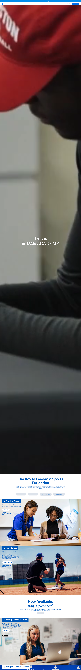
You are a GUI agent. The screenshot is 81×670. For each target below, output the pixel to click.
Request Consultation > (6, 513)
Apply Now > (4, 514)
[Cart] (70, 4)
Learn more (6, 509)
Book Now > (4, 566)
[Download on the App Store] (5, 635)
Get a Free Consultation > (7, 633)
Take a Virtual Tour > (6, 512)
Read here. (51, 1)
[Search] (68, 4)
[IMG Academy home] (3, 4)
